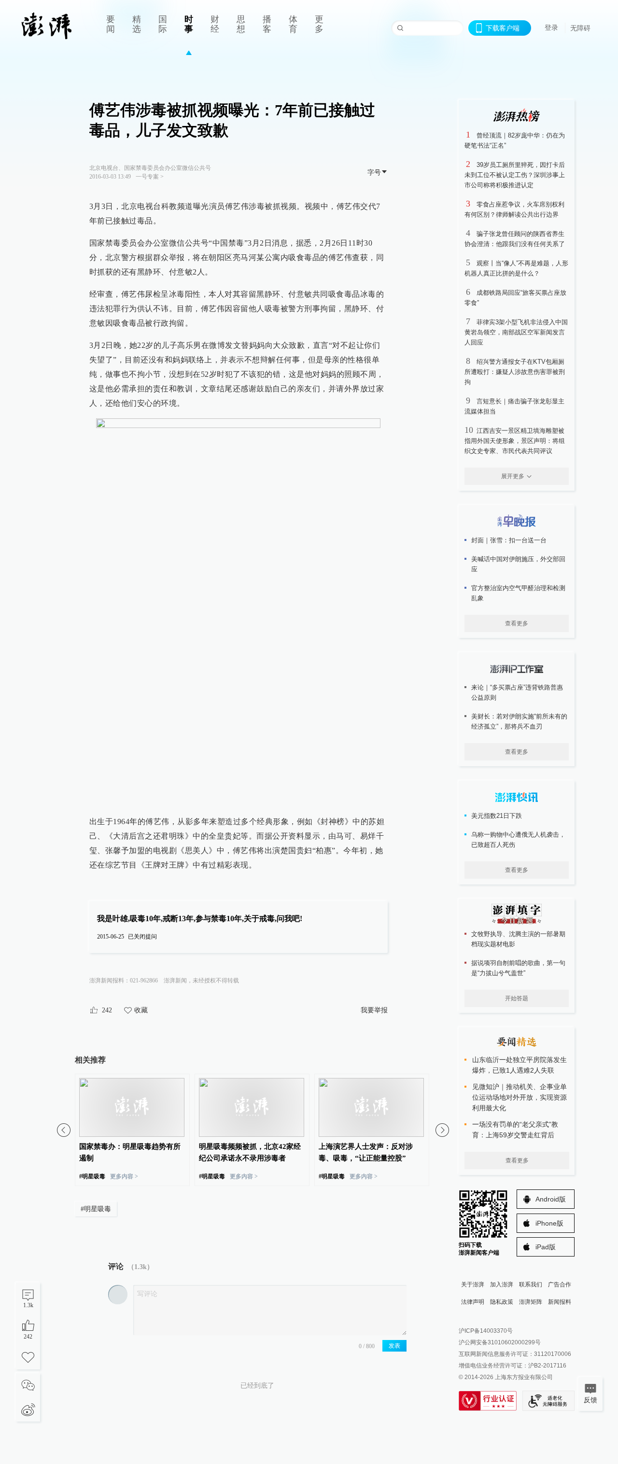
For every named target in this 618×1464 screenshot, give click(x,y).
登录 (551, 27)
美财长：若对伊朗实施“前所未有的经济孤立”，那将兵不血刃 (519, 721)
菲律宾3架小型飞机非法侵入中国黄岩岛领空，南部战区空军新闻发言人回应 (516, 332)
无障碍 (580, 28)
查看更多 (516, 623)
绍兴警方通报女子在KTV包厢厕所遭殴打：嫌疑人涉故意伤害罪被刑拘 (514, 372)
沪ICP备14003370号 (486, 1330)
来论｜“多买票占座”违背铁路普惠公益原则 (517, 692)
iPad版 (545, 1247)
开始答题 (516, 998)
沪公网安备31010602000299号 (500, 1342)
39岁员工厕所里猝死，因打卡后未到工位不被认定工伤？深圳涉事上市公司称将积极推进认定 (514, 175)
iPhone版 (549, 1223)
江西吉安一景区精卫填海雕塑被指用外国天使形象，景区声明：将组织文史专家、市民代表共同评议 (514, 441)
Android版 (550, 1199)
